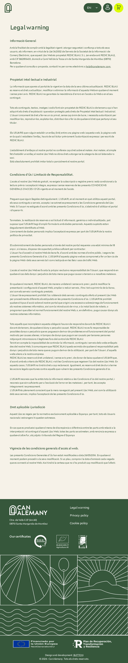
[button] (118, 8)
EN (89, 7)
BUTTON (78, 655)
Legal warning (79, 507)
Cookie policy (79, 523)
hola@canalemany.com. (98, 66)
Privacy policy (79, 515)
